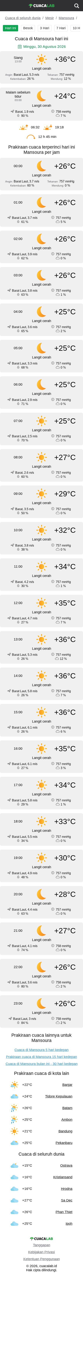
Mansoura (66, 18)
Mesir (49, 18)
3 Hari (44, 28)
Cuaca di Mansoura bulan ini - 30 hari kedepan (42, 1064)
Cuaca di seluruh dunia (23, 18)
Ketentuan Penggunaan (41, 1259)
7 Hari (61, 28)
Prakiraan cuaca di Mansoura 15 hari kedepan (41, 1057)
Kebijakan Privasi (41, 1252)
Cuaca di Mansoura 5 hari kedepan (41, 1050)
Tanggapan (41, 1245)
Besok (28, 28)
